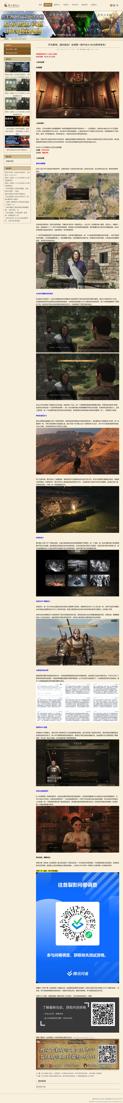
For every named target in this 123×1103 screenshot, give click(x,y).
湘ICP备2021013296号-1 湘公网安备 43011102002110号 (107, 1099)
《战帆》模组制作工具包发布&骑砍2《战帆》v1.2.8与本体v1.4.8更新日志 (30, 38)
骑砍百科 (84, 5)
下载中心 (66, 5)
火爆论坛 (94, 5)
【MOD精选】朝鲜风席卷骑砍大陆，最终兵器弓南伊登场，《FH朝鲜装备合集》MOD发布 (67, 1076)
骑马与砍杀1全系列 (11, 53)
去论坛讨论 (41, 1087)
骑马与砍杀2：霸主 (11, 49)
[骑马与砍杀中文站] (11, 5)
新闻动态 (8, 45)
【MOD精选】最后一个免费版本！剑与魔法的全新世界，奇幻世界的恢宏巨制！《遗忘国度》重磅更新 (71, 1073)
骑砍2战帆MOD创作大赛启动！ (15, 194)
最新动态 (48, 5)
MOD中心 (75, 5)
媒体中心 (57, 5)
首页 (40, 5)
